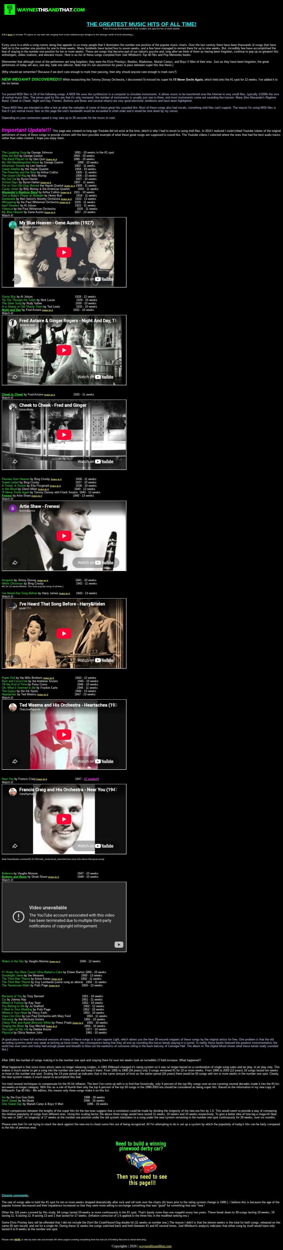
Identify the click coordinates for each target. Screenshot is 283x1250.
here (10, 34)
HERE (17, 1239)
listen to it (51, 159)
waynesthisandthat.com (155, 1246)
